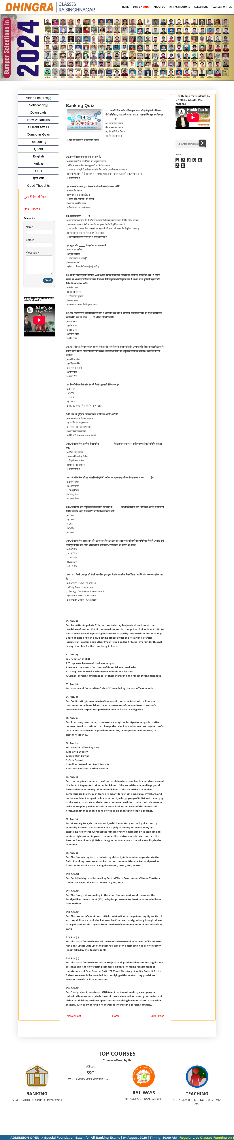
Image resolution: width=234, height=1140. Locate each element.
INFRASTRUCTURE (179, 7)
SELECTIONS (201, 7)
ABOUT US (159, 7)
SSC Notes (32, 209)
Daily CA (138, 7)
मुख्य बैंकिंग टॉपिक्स (35, 197)
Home (116, 1016)
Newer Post (74, 1016)
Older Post (157, 1016)
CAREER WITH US (222, 7)
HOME (125, 7)
